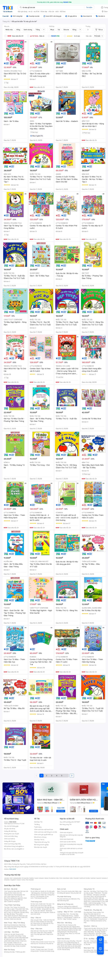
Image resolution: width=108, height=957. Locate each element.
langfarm (13, 880)
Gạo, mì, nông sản (13, 912)
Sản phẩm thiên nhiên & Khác (15, 940)
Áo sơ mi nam (42, 905)
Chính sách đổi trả (9, 839)
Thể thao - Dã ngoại (92, 894)
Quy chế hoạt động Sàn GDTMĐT (70, 822)
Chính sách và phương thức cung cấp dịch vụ (71, 845)
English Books (94, 952)
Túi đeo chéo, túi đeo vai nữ (39, 942)
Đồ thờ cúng (64, 933)
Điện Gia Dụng (9, 949)
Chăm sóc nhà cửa (15, 919)
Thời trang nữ (36, 889)
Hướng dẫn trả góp (10, 841)
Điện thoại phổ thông (13, 926)
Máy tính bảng (12, 928)
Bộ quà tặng (66, 949)
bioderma (52, 878)
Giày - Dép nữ (36, 917)
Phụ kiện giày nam (39, 934)
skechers (66, 878)
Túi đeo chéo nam (41, 949)
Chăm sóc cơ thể (13, 937)
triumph (76, 878)
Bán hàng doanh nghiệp (41, 844)
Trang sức (60, 906)
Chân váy (43, 894)
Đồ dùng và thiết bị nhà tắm (69, 930)
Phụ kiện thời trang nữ (63, 899)
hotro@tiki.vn (20, 846)
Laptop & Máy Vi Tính (98, 901)
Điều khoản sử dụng (40, 837)
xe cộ (30, 11)
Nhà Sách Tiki (89, 948)
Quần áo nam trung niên (41, 912)
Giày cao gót (34, 920)
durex (46, 878)
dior (11, 878)
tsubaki (31, 880)
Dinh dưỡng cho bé (13, 896)
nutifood (82, 878)
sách (57, 11)
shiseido (6, 880)
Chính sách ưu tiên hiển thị (68, 842)
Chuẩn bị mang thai (14, 901)
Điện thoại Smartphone (11, 925)
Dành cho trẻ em (13, 915)
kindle (88, 878)
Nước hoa (11, 944)
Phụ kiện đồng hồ (66, 908)
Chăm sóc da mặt (9, 934)
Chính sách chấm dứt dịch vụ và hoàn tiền (71, 849)
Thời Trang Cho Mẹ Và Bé (12, 891)
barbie (32, 878)
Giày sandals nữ (41, 921)
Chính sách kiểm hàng (11, 836)
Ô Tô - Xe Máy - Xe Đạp (92, 939)
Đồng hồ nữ (67, 906)
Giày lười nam (35, 931)
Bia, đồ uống (11, 914)
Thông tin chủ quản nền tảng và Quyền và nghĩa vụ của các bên (71, 853)
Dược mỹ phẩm (21, 946)
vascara (6, 878)
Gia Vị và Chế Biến (66, 944)
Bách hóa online (93, 899)
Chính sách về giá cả (66, 832)
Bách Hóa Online (63, 939)
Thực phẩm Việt (20, 909)
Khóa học (100, 928)
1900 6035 (12, 869)
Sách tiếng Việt (88, 950)
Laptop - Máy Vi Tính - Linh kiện (69, 912)
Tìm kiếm (89, 7)
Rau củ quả (10, 909)
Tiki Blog (37, 824)
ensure (41, 878)
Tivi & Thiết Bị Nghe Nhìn (94, 904)
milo (61, 878)
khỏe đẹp (44, 11)
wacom (99, 878)
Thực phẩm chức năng (14, 936)
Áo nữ (32, 891)
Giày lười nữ (46, 923)
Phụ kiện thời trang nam (68, 899)
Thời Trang (100, 891)
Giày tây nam (44, 931)
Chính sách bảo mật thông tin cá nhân (45, 832)
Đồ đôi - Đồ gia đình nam (44, 909)
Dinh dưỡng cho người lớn (15, 898)
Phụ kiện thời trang (64, 896)
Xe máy (89, 942)
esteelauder (17, 878)
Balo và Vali (61, 889)
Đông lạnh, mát (17, 910)
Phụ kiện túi (49, 943)
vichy (23, 880)
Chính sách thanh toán (66, 839)
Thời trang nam (36, 901)
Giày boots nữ (37, 923)
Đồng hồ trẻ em (77, 908)
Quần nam (42, 904)
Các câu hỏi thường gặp (11, 826)
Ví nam (33, 949)
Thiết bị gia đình (20, 952)
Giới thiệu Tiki (38, 822)
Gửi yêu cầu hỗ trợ (9, 828)
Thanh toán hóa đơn (90, 928)
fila (27, 880)
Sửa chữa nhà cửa (66, 926)
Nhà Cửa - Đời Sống (64, 923)
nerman (93, 878)
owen (36, 878)
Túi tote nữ (42, 943)
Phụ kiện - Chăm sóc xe (91, 941)
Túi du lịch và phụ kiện (68, 891)
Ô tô (94, 942)
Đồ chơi (23, 891)
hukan (19, 880)
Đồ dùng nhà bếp (9, 952)
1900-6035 (12, 822)
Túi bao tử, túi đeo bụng (47, 951)
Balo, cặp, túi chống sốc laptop (69, 892)
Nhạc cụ (71, 933)
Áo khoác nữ (45, 893)
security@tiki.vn (19, 849)
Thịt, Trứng (13, 907)
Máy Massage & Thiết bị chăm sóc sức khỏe (16, 938)
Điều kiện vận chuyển (40, 847)
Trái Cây (6, 907)
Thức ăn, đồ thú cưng (13, 917)
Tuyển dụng (37, 827)
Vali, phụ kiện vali (76, 893)
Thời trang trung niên (40, 898)
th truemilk (25, 878)
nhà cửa (51, 11)
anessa (104, 878)
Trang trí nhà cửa (62, 925)
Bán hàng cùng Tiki (66, 824)
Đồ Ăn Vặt (64, 946)
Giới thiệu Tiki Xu (39, 839)
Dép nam (40, 932)
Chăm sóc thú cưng (63, 941)
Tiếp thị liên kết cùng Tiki (42, 842)
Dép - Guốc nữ (44, 920)
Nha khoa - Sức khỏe (95, 933)
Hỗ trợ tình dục (19, 944)
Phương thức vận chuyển (11, 834)
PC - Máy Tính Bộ (65, 919)
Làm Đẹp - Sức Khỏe (11, 932)
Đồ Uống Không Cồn (68, 947)
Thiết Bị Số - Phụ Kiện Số (93, 910)
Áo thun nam (34, 904)
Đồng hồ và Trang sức (65, 904)
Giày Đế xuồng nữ (42, 925)
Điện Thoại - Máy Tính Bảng (14, 923)
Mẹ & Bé (95, 898)
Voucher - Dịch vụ (90, 926)
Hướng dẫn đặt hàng (10, 831)
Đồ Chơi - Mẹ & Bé (10, 889)
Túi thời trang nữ (37, 939)
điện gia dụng (22, 11)
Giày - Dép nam (36, 928)
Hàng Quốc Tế (89, 889)
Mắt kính (73, 899)
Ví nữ (50, 942)
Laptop (74, 919)
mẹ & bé (36, 11)
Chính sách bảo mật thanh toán (43, 829)
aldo (71, 878)
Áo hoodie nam (39, 907)
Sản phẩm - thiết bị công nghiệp (96, 902)
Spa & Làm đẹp (96, 930)
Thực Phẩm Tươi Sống (12, 905)
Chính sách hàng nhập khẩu (12, 844)
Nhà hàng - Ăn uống (94, 931)
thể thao (62, 11)
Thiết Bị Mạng (67, 917)
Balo (58, 891)
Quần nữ (43, 891)
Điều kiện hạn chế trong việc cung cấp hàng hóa (71, 835)
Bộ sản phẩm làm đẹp (15, 945)
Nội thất (66, 928)
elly (57, 878)
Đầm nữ (37, 891)
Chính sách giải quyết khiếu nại (43, 834)
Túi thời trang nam (37, 947)
